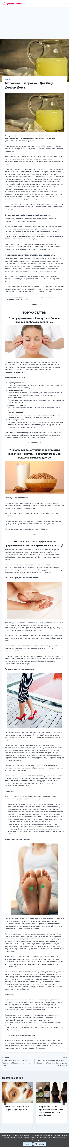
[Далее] (64, 1103)
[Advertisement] (34, 21)
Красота (8, 79)
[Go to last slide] (5, 1103)
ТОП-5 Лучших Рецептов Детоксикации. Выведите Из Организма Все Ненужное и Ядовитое (52, 1061)
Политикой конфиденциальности (37, 1140)
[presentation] (17, 1092)
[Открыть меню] (65, 3)
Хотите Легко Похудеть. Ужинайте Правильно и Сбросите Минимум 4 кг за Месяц (17, 1061)
